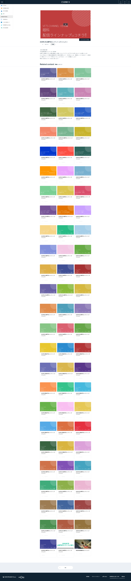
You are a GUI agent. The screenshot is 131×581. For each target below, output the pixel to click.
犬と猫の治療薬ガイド (6, 22)
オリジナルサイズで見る (85, 39)
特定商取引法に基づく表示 (114, 576)
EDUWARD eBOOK (6, 8)
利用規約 (87, 576)
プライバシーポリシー (96, 576)
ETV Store (4, 5)
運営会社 (123, 576)
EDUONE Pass (5, 19)
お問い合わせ (104, 576)
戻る (65, 567)
